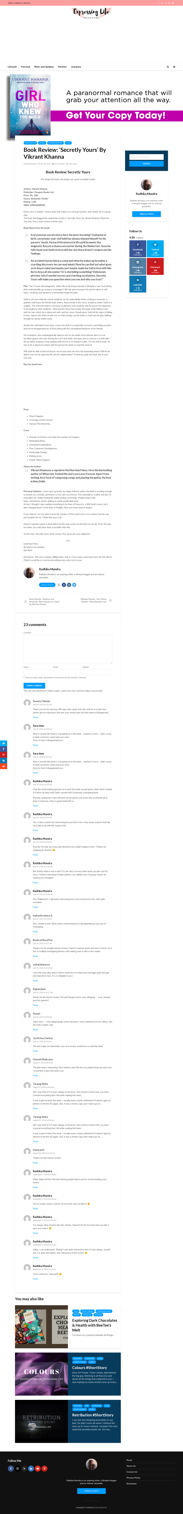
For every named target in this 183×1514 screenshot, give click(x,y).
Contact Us (18, 3)
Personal (25, 66)
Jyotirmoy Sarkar (43, 1038)
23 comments (59, 164)
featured (77, 1358)
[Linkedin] (31, 1469)
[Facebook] (11, 1469)
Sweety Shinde (41, 701)
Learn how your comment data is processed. (82, 691)
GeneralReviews (55, 143)
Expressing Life (101, 1508)
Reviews (62, 66)
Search (146, 164)
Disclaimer (132, 1483)
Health (76, 1315)
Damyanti (38, 1149)
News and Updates (44, 66)
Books (42, 143)
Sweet (36, 1013)
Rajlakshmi (39, 989)
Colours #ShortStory (89, 1367)
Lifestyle (12, 66)
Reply (35, 717)
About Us (26, 3)
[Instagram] (18, 1469)
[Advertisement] (91, 42)
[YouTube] (38, 1469)
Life (86, 1406)
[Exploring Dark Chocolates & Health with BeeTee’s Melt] (41, 1326)
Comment (27, 633)
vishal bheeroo (41, 964)
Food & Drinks (87, 1311)
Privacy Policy (133, 1478)
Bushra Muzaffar (43, 940)
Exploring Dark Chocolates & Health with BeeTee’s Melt (94, 1325)
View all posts (47, 585)
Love (68, 143)
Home (10, 3)
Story (92, 1362)
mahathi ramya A (42, 915)
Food (76, 1311)
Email (56, 667)
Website (86, 667)
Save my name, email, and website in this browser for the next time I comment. (56, 677)
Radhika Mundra (30, 164)
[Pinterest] (44, 1469)
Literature (76, 66)
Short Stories (80, 1362)
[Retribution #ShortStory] (41, 1421)
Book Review (30, 143)
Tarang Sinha (40, 1083)
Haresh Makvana (43, 1059)
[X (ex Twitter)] (24, 1469)
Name (26, 667)
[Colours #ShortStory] (41, 1374)
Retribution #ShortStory (93, 1415)
